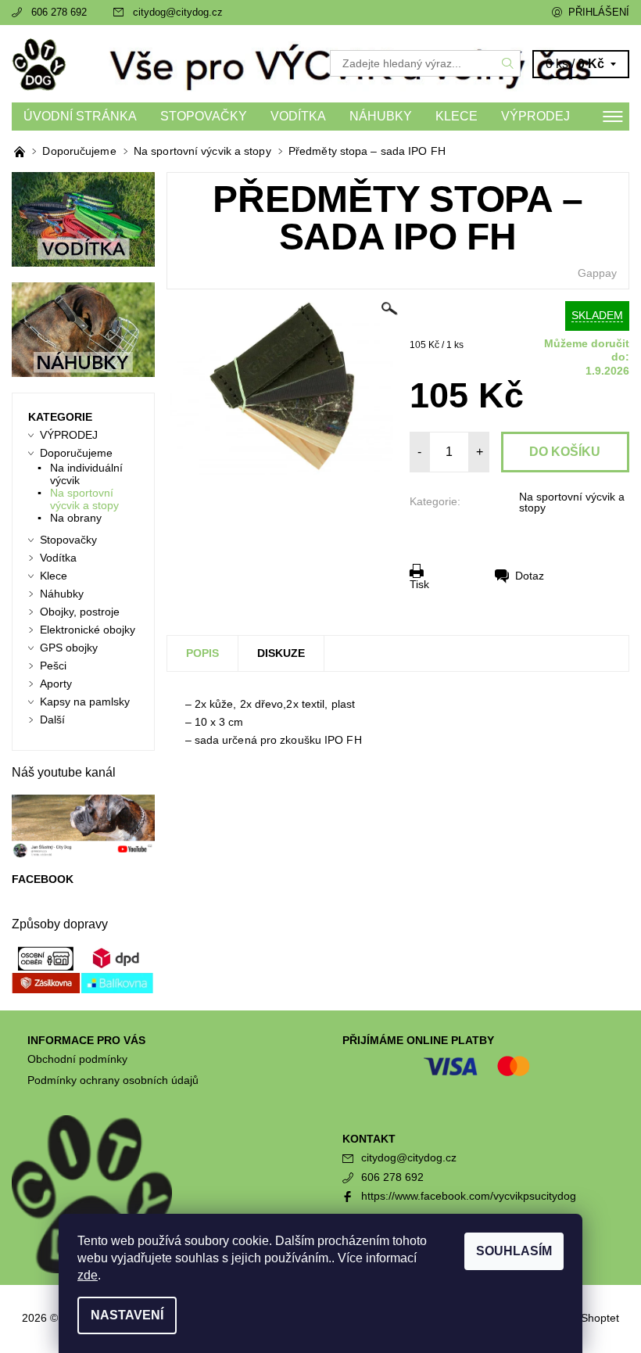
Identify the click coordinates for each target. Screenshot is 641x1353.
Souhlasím (514, 1251)
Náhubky (380, 116)
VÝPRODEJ (535, 116)
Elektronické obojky (87, 629)
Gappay (597, 273)
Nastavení (127, 1315)
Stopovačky (203, 116)
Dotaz (529, 575)
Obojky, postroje (80, 611)
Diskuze (281, 653)
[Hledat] (508, 63)
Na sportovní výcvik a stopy (572, 502)
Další (52, 719)
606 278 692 (59, 12)
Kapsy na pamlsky (85, 701)
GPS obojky (69, 647)
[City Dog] (166, 64)
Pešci (53, 665)
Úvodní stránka (80, 116)
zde (87, 1275)
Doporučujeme (76, 453)
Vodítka (298, 116)
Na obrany (76, 517)
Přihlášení (598, 12)
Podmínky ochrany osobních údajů (113, 1080)
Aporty (56, 683)
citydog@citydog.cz (178, 12)
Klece (456, 116)
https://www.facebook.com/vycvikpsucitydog (468, 1196)
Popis (202, 653)
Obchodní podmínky (77, 1059)
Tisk (419, 584)
